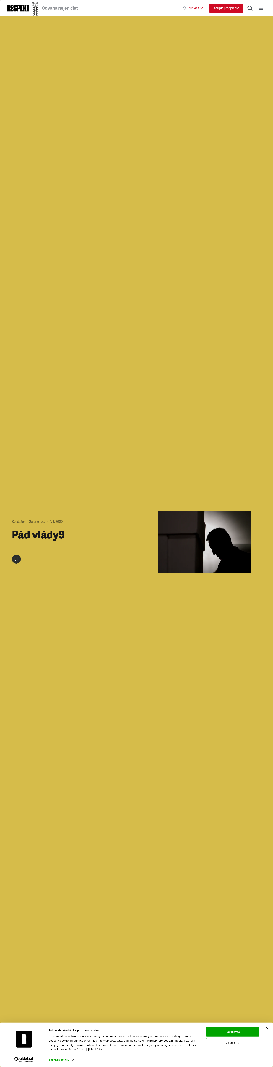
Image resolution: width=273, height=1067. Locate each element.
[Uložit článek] (16, 559)
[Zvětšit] (204, 542)
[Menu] (261, 8)
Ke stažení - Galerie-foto (29, 522)
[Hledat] (250, 8)
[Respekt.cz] (18, 8)
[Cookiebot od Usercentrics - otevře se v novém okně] (24, 1060)
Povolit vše (232, 1031)
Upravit (230, 1042)
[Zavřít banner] (267, 1028)
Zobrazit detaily (59, 1059)
